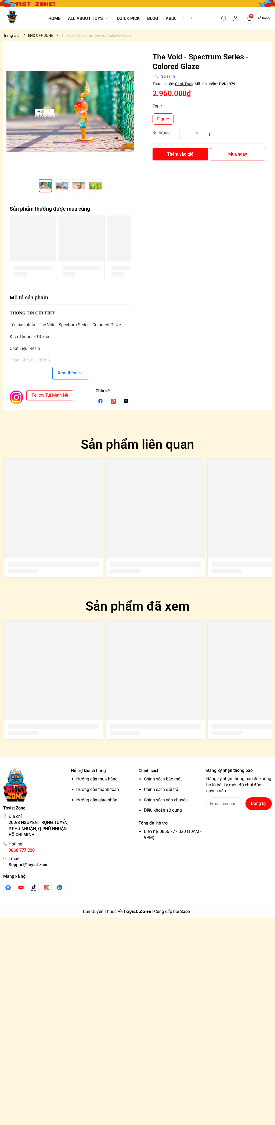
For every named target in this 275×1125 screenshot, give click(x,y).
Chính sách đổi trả (161, 789)
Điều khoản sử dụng (163, 810)
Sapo (185, 911)
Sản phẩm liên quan (137, 444)
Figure (163, 118)
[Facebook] (8, 887)
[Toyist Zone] (12, 18)
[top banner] (137, 3)
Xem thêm (68, 372)
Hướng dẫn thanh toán (97, 789)
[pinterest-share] (113, 401)
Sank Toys (183, 84)
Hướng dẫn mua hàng (97, 779)
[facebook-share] (100, 401)
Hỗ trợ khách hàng (88, 770)
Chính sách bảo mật (163, 779)
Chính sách (149, 770)
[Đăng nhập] (235, 18)
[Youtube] (21, 887)
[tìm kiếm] (224, 18)
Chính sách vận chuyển (166, 799)
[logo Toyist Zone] (36, 785)
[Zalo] (59, 887)
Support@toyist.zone (29, 864)
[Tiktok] (34, 887)
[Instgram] (46, 887)
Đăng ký (258, 803)
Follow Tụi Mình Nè (50, 395)
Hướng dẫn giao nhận (96, 799)
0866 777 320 (22, 850)
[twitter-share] (126, 401)
